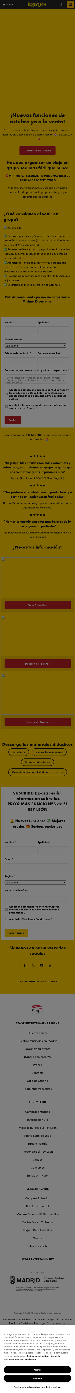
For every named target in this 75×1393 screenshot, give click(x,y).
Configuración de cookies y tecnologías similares (37, 1387)
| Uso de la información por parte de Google (32, 1357)
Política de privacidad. (38, 1355)
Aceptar (37, 1369)
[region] (37, 1359)
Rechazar (37, 1378)
